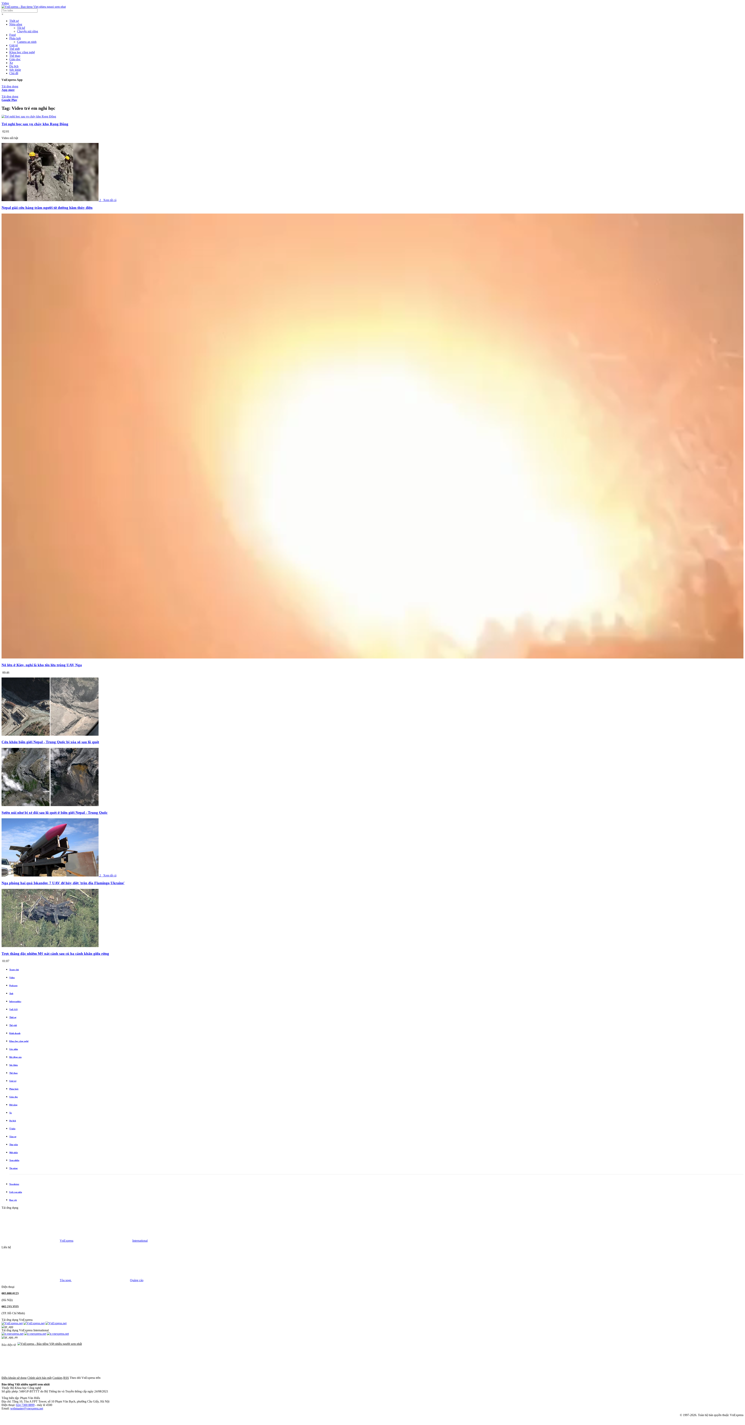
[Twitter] (189, 1377)
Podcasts (13, 985)
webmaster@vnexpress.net (26, 1408)
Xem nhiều (14, 1160)
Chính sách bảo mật (39, 1377)
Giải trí (13, 45)
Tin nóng (13, 1168)
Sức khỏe (15, 69)
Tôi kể (21, 27)
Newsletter (14, 1184)
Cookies (57, 1377)
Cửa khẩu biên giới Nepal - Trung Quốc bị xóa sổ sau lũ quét (50, 742)
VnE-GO (13, 1009)
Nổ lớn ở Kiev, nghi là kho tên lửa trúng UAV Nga (42, 665)
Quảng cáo (136, 1280)
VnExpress (66, 1240)
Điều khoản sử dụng (14, 1377)
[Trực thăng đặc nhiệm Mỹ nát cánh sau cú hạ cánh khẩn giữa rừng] (50, 946)
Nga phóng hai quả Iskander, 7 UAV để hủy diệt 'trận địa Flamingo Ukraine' (63, 883)
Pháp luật (15, 38)
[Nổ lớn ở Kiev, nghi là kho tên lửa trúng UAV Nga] (372, 657)
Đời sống (13, 1105)
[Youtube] (248, 1377)
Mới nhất (13, 1152)
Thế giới (14, 48)
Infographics (15, 1001)
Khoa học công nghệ (22, 52)
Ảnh (11, 993)
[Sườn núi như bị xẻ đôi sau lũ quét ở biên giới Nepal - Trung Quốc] (50, 805)
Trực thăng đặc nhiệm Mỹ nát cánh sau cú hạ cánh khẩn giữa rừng (55, 954)
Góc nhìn (13, 1049)
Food (12, 34)
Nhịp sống (15, 24)
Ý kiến (12, 1128)
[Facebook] (130, 1377)
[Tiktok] (307, 1377)
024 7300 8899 (25, 1405)
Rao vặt (13, 1200)
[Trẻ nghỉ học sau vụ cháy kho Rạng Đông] (29, 116)
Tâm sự (12, 1136)
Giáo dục (15, 59)
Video (5, 3)
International (140, 1240)
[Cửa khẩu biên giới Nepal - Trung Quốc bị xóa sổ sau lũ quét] (50, 734)
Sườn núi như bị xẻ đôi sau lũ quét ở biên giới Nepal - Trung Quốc (54, 813)
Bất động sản (15, 1057)
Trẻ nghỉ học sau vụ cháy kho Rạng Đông (35, 124)
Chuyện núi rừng (27, 31)
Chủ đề (13, 73)
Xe (11, 62)
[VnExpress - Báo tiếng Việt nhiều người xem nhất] (34, 6)
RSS (66, 1377)
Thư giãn (13, 1144)
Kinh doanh (14, 1033)
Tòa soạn (66, 1280)
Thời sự (14, 20)
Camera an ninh (26, 41)
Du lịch (13, 66)
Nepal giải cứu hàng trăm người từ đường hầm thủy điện (47, 208)
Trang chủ (14, 969)
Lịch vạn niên (15, 1192)
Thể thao (14, 55)
